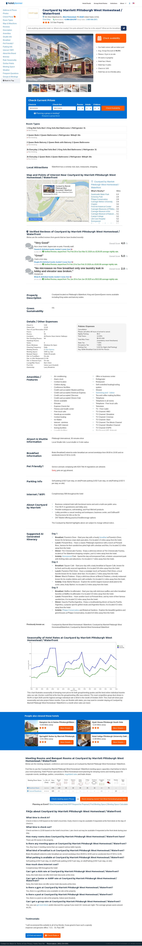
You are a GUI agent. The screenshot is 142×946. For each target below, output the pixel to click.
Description (7, 30)
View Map (46, 19)
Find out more (35, 935)
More (122, 3)
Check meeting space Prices (62, 799)
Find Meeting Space (98, 804)
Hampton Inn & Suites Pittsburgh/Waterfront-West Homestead (57, 722)
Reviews (6, 27)
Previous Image (33, 58)
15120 (81, 17)
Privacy (30, 944)
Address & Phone (10, 10)
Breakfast (6, 40)
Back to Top (9, 80)
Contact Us (5, 944)
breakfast (103, 537)
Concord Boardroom (35, 791)
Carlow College (97, 216)
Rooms (80, 104)
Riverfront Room (33, 788)
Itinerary (6, 57)
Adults (88, 104)
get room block (42, 905)
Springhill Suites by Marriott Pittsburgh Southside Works (57, 736)
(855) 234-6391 (62, 944)
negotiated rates (71, 774)
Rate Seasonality (9, 60)
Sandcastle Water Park (100, 194)
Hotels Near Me (39, 944)
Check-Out (57, 104)
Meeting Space (9, 67)
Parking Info (7, 47)
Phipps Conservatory (99, 199)
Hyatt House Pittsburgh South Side (107, 722)
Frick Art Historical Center (101, 207)
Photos (5, 13)
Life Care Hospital (98, 219)
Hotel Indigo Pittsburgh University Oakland (110, 736)
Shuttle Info (7, 37)
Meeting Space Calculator (117, 804)
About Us (13, 944)
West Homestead (69, 17)
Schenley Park (97, 197)
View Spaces (49, 349)
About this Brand (9, 53)
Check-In (32, 104)
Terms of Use (22, 944)
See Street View (35, 219)
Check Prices (8, 17)
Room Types (8, 20)
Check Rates (52, 935)
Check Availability (113, 108)
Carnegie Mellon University (101, 202)
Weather (6, 70)
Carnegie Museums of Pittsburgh (104, 209)
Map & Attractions (10, 23)
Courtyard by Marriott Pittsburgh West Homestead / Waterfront (105, 184)
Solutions (113, 3)
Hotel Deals (86, 3)
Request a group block (51, 116)
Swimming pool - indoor (105, 393)
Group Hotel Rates (100, 3)
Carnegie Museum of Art (100, 211)
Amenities (7, 33)
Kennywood (96, 221)
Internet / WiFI (8, 50)
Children (97, 104)
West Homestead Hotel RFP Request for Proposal (69, 804)
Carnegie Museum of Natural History (105, 214)
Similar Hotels (8, 63)
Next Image (86, 58)
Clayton (94, 204)
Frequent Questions (10, 73)
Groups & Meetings (10, 77)
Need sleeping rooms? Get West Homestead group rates (104, 799)
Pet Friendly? (8, 43)
